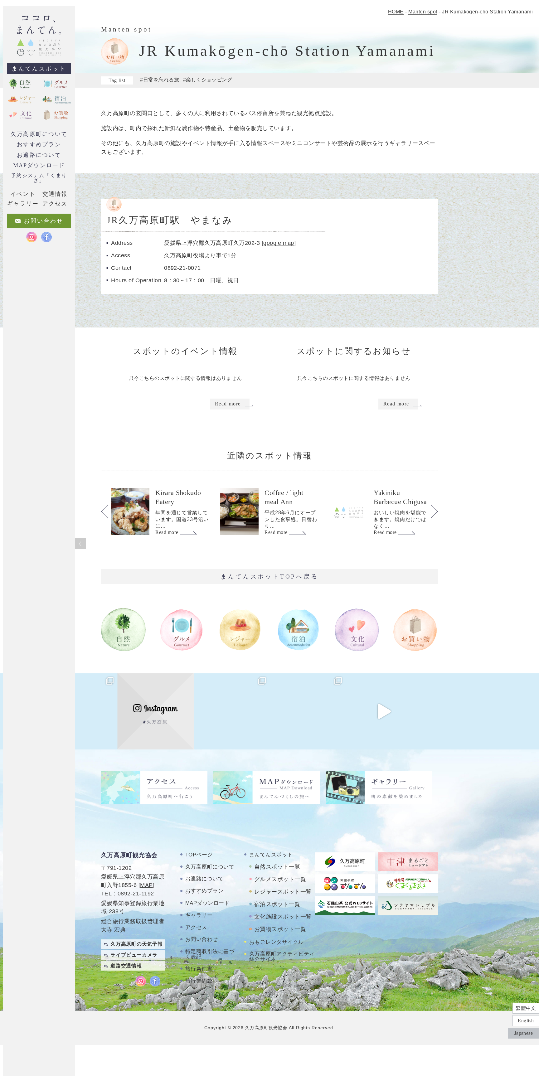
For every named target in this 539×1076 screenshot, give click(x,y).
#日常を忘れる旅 (159, 79)
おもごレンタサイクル (276, 942)
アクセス (196, 927)
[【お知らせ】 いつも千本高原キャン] (460, 711)
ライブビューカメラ (134, 954)
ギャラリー (198, 915)
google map (278, 243)
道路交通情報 (126, 965)
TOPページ (199, 855)
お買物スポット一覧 (280, 929)
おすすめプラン (39, 144)
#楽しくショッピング (207, 79)
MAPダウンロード (39, 165)
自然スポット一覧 (277, 867)
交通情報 (54, 194)
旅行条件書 (198, 969)
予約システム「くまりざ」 (39, 178)
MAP (146, 885)
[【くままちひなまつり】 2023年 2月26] (384, 711)
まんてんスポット (39, 68)
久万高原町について (39, 134)
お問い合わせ (201, 939)
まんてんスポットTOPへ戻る (269, 576)
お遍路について (39, 155)
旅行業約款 (198, 981)
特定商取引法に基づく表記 (209, 954)
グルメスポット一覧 (280, 879)
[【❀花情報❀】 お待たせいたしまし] (79, 711)
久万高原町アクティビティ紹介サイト (282, 956)
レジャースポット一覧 (283, 892)
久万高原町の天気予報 (136, 944)
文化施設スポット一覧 (283, 917)
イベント (22, 194)
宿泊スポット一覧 (277, 904)
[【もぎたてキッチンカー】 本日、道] (231, 711)
